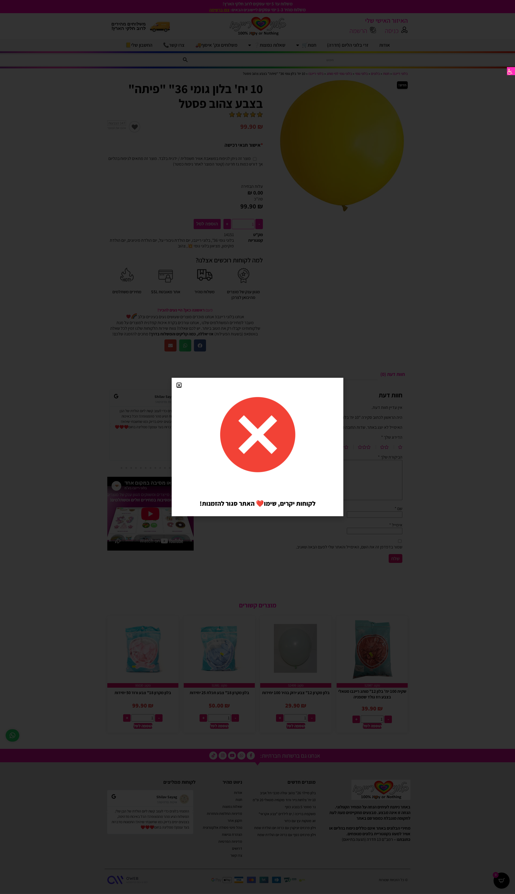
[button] (179, 385)
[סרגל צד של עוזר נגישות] (511, 71)
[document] (257, 447)
